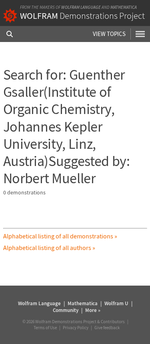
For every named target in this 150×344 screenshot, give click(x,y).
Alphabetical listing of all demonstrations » (60, 236)
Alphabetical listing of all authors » (49, 248)
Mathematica (123, 7)
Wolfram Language (81, 7)
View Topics (109, 34)
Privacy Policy (75, 327)
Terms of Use (45, 327)
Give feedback (107, 327)
